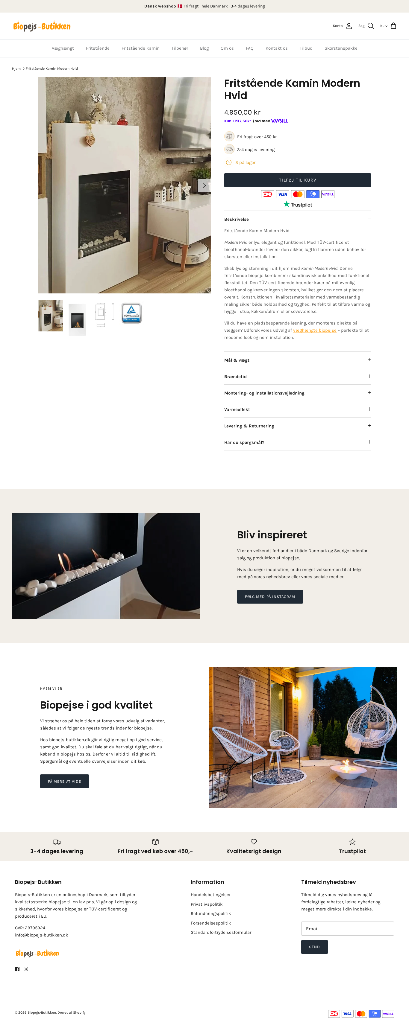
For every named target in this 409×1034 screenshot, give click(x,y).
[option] (124, 185)
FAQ (250, 48)
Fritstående (98, 48)
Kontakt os (277, 48)
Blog (204, 48)
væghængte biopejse (315, 330)
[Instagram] (26, 969)
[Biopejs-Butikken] (42, 26)
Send (314, 947)
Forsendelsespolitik (211, 923)
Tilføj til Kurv (297, 180)
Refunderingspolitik (211, 913)
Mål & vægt (236, 360)
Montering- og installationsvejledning (264, 393)
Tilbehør (180, 48)
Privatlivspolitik (206, 904)
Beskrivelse (236, 219)
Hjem (16, 68)
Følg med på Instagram (270, 596)
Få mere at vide (64, 781)
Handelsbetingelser (211, 894)
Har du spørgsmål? (244, 442)
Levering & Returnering (249, 426)
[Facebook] (17, 969)
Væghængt (63, 48)
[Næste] (204, 185)
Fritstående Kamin (141, 48)
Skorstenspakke (341, 48)
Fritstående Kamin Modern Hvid (52, 68)
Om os (227, 48)
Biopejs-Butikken (42, 1012)
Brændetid (235, 376)
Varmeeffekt (237, 409)
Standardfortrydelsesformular (221, 932)
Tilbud (306, 48)
